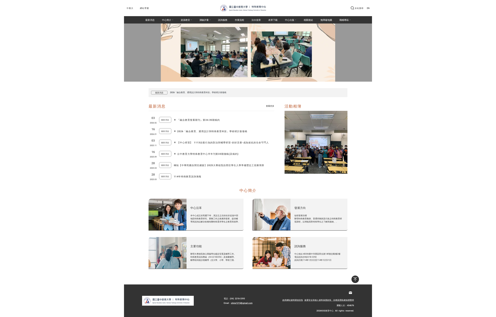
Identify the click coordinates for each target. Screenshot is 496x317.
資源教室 (185, 20)
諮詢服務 (222, 20)
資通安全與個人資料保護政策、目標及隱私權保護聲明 (329, 300)
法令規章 (256, 20)
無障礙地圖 (326, 20)
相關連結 (308, 20)
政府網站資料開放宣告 (292, 300)
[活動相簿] (316, 142)
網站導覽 (144, 8)
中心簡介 (166, 20)
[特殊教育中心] (246, 8)
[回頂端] (355, 279)
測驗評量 (204, 20)
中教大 (130, 8)
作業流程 (239, 20)
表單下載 (273, 20)
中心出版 (289, 20)
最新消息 (150, 20)
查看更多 (270, 106)
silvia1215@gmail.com (242, 303)
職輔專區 (344, 20)
